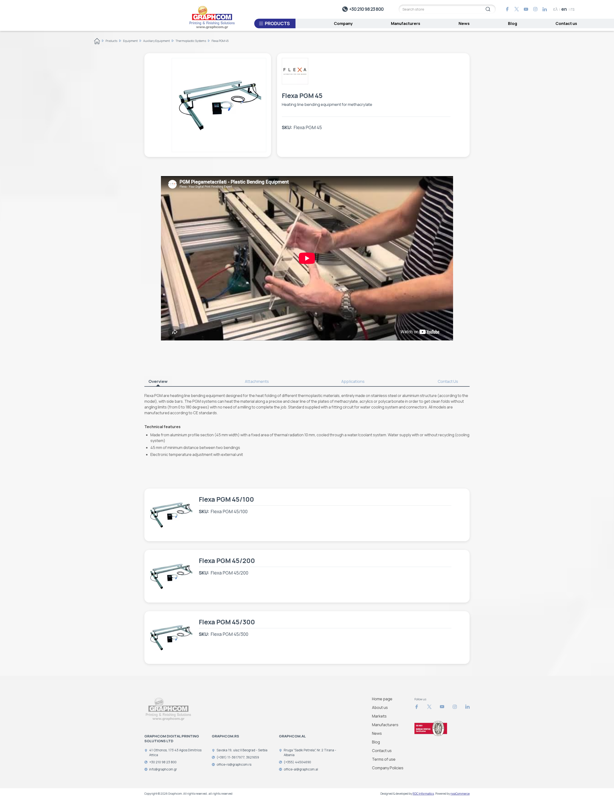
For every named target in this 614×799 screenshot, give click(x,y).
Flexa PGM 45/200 (227, 560)
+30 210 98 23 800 (366, 9)
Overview (158, 381)
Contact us (566, 23)
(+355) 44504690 (297, 762)
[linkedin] (545, 9)
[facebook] (507, 9)
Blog (512, 23)
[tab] (162, 381)
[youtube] (526, 9)
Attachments (257, 381)
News (464, 23)
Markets (379, 716)
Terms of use (384, 759)
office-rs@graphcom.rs (234, 764)
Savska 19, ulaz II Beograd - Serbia (242, 750)
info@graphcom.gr (163, 769)
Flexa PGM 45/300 (227, 621)
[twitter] (516, 9)
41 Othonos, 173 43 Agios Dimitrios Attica (175, 752)
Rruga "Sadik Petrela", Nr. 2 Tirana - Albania (310, 752)
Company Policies (387, 767)
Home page (382, 698)
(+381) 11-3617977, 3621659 (238, 757)
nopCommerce (460, 794)
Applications (353, 381)
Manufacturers (405, 23)
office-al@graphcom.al (301, 769)
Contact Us (448, 381)
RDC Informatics (423, 794)
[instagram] (535, 9)
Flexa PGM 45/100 (226, 499)
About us (380, 707)
